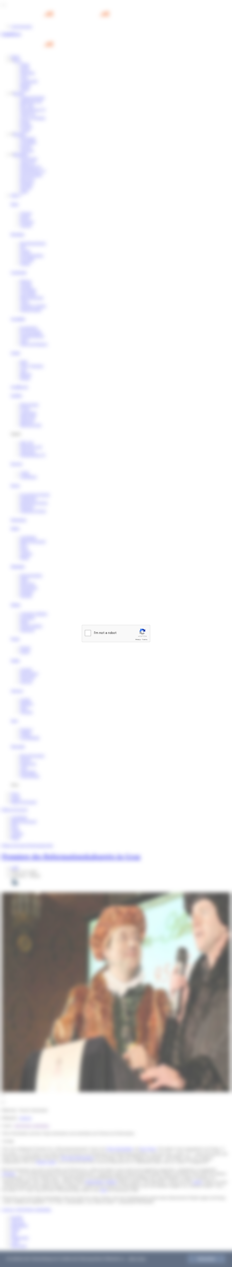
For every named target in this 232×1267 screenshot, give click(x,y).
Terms (144, 639)
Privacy (138, 639)
